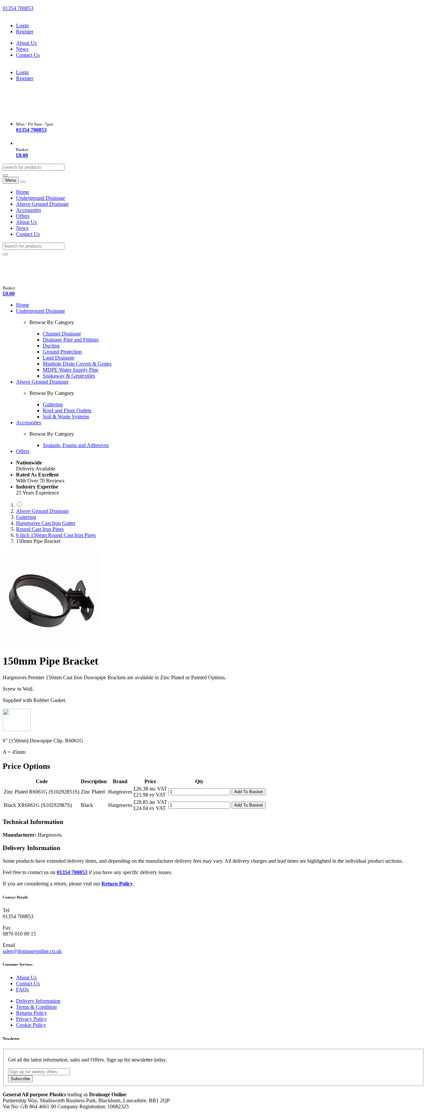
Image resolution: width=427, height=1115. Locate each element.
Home (22, 192)
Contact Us (28, 55)
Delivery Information (38, 1001)
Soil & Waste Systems (66, 416)
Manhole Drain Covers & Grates (77, 364)
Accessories (28, 210)
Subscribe (20, 1078)
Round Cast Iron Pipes (40, 529)
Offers (22, 216)
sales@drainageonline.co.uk (32, 951)
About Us (26, 43)
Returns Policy (31, 1013)
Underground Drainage (40, 198)
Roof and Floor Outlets (67, 410)
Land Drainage (58, 358)
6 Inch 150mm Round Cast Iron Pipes (56, 535)
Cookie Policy (31, 1025)
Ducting (51, 346)
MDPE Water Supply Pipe (70, 370)
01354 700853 (18, 8)
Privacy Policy (31, 1019)
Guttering (53, 404)
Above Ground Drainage (42, 204)
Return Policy (117, 883)
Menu (10, 180)
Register (24, 31)
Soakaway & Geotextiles (69, 376)
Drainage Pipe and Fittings (71, 339)
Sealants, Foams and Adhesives (76, 445)
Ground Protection (62, 352)
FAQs (22, 989)
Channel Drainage (62, 333)
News (22, 49)
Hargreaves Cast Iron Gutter (45, 523)
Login (22, 25)
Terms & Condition (36, 1007)
